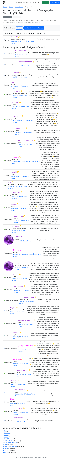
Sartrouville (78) (15, 86)
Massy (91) (16, 413)
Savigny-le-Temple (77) (18, 41)
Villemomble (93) (16, 176)
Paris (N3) (15, 279)
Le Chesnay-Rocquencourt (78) (22, 254)
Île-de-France (19, 7)
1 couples (17, 17)
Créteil (6, 448)
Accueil (5, 7)
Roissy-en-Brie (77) (18, 120)
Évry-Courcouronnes (10, 447)
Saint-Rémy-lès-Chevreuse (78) (21, 161)
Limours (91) (18, 241)
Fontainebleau (8, 441)
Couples (19, 28)
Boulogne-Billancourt (10, 443)
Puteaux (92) (18, 133)
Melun (6, 435)
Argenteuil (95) (12, 186)
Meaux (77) (15, 337)
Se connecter (55, 2)
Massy (6, 450)
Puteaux (6, 452)
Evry (5, 445)
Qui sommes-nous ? (22, 2)
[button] (39, 2)
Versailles (7, 433)
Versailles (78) (16, 107)
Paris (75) (18, 55)
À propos (33, 2)
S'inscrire (45, 2)
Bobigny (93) (14, 208)
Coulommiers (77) (20, 394)
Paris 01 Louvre (8, 439)
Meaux (6, 437)
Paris (5, 431)
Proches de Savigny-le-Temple (34, 28)
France (11, 7)
